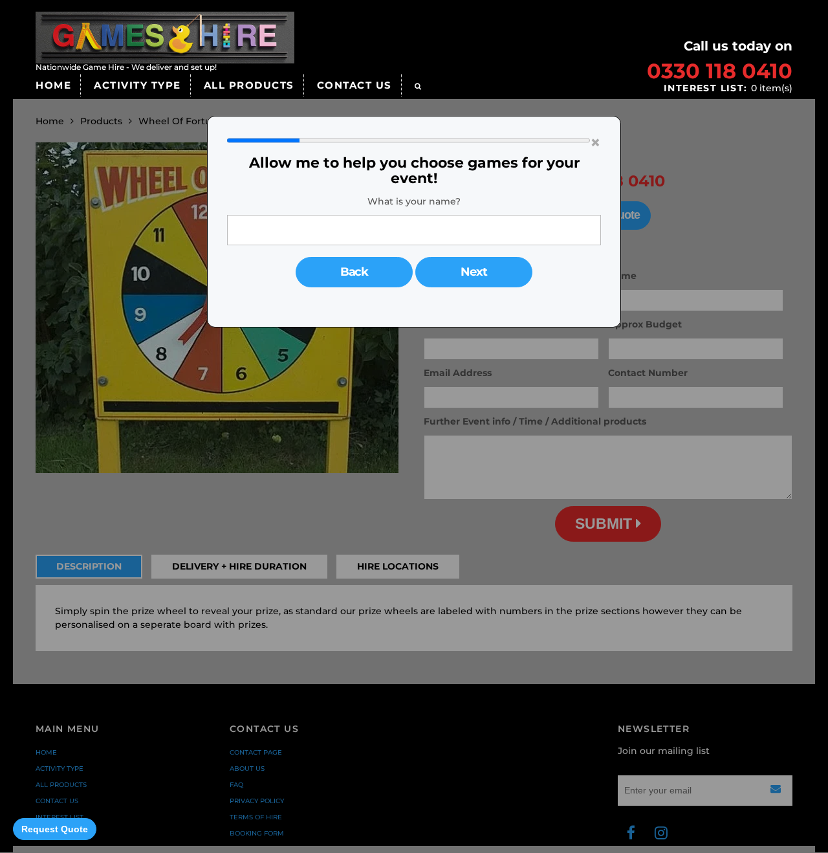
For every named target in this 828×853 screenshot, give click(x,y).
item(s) (728, 88)
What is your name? (414, 201)
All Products (249, 85)
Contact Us (354, 85)
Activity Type (137, 85)
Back (354, 272)
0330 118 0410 (719, 70)
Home (53, 85)
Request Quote (54, 829)
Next (474, 272)
